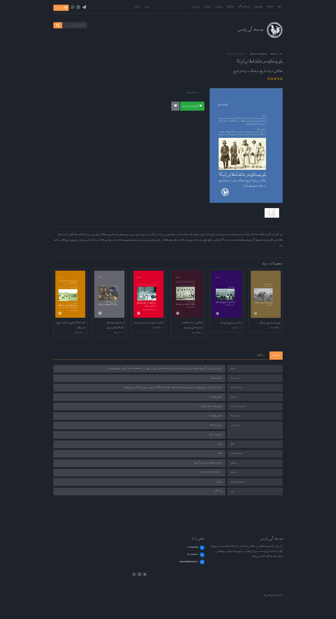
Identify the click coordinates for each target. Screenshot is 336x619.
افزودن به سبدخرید (190, 106)
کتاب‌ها (270, 7)
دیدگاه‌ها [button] (261, 355)
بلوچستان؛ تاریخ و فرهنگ (270, 323)
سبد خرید (59, 8)
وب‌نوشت (218, 7)
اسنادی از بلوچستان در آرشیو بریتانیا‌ (148, 323)
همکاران (230, 7)
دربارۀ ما (207, 7)
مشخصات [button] (276, 355)
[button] (281, 79)
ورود (146, 7)
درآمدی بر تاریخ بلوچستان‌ (231, 323)
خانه (279, 7)
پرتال (265, 595)
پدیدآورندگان (244, 7)
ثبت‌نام (137, 7)
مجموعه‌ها (258, 7)
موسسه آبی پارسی (250, 30)
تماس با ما (195, 7)
